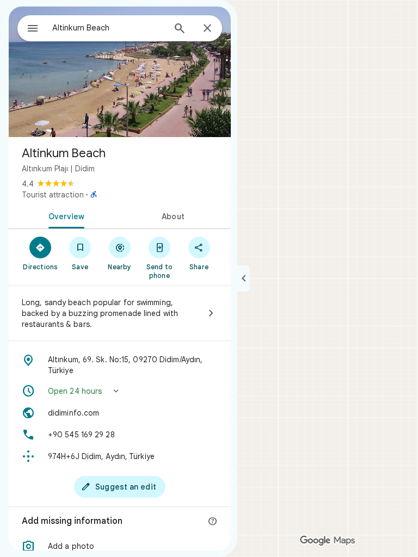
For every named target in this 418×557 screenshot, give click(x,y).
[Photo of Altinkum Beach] (120, 72)
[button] (120, 391)
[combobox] (108, 27)
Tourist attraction (53, 195)
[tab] (64, 215)
